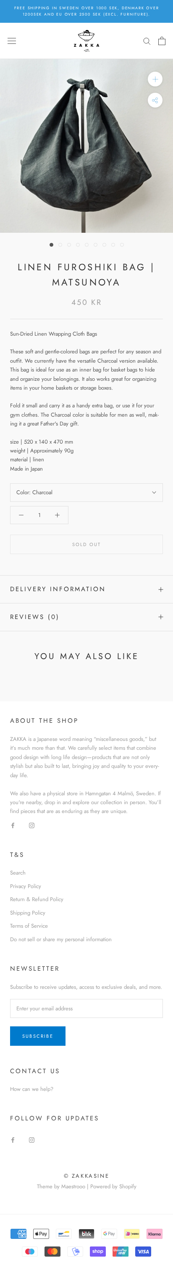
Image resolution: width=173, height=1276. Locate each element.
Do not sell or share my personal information (61, 939)
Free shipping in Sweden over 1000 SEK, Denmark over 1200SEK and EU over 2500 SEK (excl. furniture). (86, 11)
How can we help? (31, 1089)
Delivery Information (58, 589)
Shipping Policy (27, 913)
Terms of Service (29, 926)
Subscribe (37, 1036)
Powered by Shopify (113, 1186)
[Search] (147, 40)
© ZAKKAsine (87, 1176)
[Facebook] (13, 825)
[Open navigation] (12, 41)
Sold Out (86, 544)
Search (18, 873)
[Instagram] (31, 825)
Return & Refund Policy (36, 899)
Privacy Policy (25, 886)
